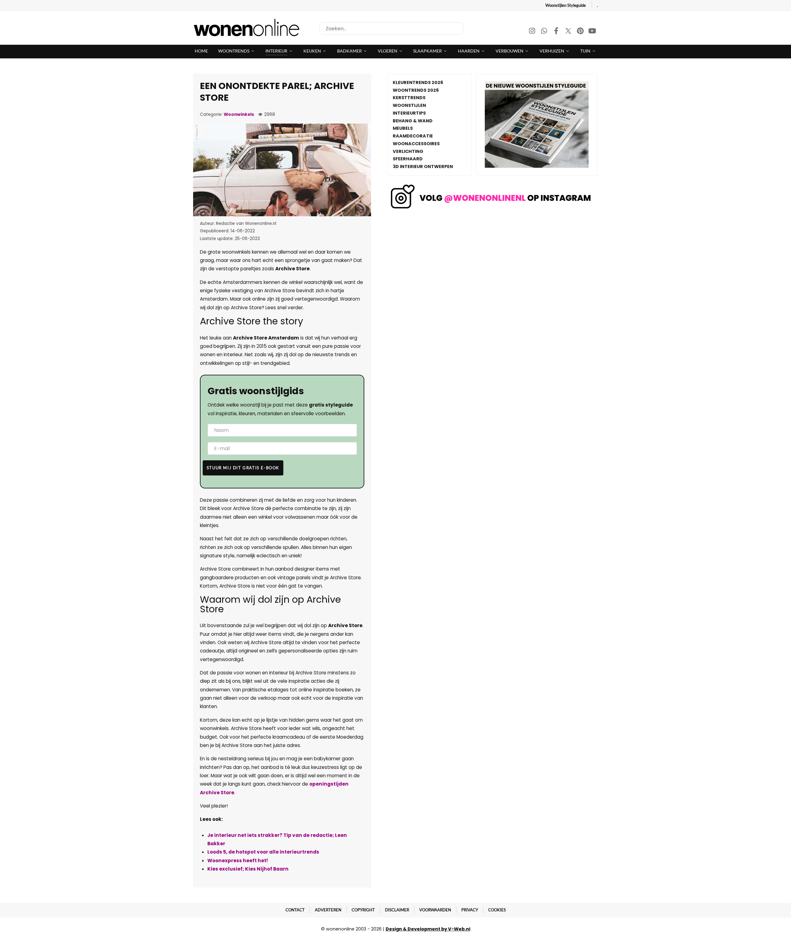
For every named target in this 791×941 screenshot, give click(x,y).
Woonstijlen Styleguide (565, 5)
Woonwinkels (239, 114)
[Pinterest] (581, 31)
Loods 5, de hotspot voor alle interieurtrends (263, 852)
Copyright (363, 909)
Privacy (469, 909)
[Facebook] (557, 31)
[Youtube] (592, 31)
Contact (295, 909)
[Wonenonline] (248, 27)
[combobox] (391, 28)
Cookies (497, 909)
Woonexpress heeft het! (237, 860)
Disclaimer (397, 909)
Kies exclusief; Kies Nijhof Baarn (248, 869)
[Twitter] (569, 31)
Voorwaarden (435, 909)
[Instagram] (533, 31)
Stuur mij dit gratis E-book (243, 467)
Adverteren (328, 909)
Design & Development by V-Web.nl (428, 929)
